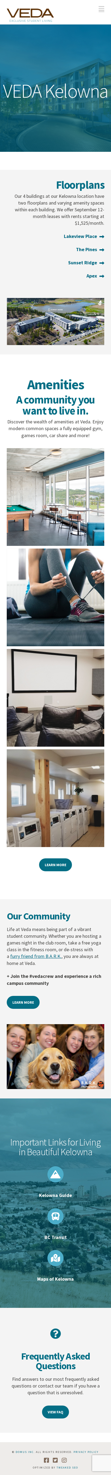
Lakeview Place (80, 236)
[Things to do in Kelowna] (55, 1174)
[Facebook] (46, 1460)
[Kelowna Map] (55, 1258)
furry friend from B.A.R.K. (35, 956)
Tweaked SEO (67, 1467)
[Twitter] (55, 1460)
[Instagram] (64, 1460)
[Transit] (55, 1216)
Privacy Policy (86, 1452)
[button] (101, 8)
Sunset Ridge (82, 262)
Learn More (55, 864)
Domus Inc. (25, 1452)
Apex (91, 276)
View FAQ (55, 1412)
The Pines (86, 249)
